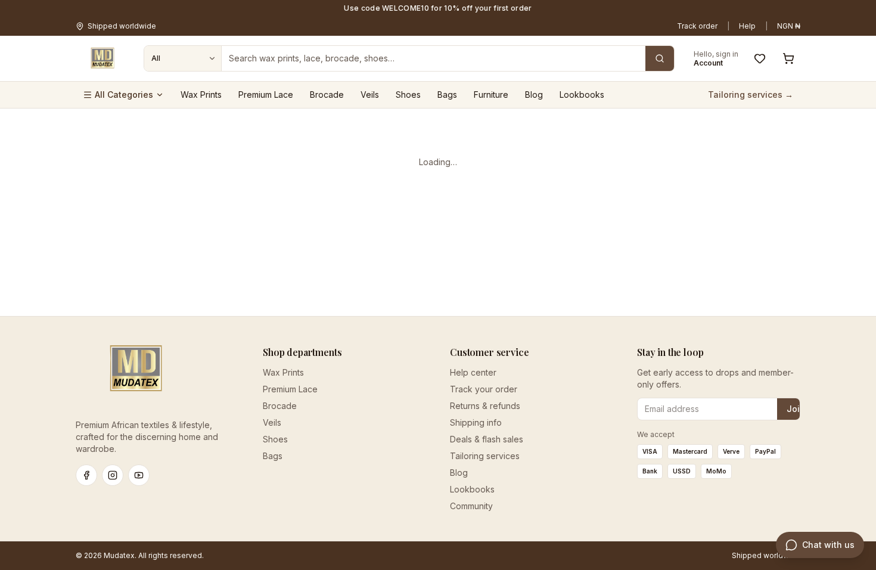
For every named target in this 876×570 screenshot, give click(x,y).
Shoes (408, 94)
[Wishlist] (760, 58)
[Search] (659, 58)
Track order (697, 25)
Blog (534, 94)
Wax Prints (201, 94)
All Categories (124, 94)
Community (471, 506)
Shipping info (476, 422)
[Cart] (788, 58)
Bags (447, 94)
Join (796, 409)
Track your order (483, 389)
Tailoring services (485, 456)
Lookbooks (582, 94)
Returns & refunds (485, 406)
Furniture (491, 94)
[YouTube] (139, 475)
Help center (473, 372)
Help (747, 25)
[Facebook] (86, 475)
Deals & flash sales (486, 439)
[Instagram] (112, 475)
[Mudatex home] (102, 58)
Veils (370, 94)
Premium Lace (265, 94)
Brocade (327, 94)
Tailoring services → (750, 94)
